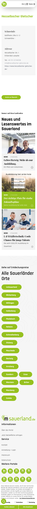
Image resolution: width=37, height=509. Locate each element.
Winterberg (11, 295)
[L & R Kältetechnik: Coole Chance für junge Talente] (18, 229)
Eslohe (9, 398)
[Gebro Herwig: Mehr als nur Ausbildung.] (18, 152)
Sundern (9, 374)
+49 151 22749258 (14, 60)
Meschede (10, 350)
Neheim (9, 326)
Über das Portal (7, 430)
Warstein (10, 382)
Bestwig (9, 358)
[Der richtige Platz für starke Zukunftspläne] (18, 190)
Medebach (10, 319)
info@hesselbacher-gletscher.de (16, 63)
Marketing (32, 502)
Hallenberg (10, 311)
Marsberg (10, 390)
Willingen (10, 303)
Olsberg (9, 342)
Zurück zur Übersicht (11, 97)
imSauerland (11, 287)
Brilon (26, 382)
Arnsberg (10, 366)
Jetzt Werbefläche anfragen (12, 435)
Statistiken (19, 502)
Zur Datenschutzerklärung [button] (27, 498)
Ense (26, 374)
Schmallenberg (12, 334)
